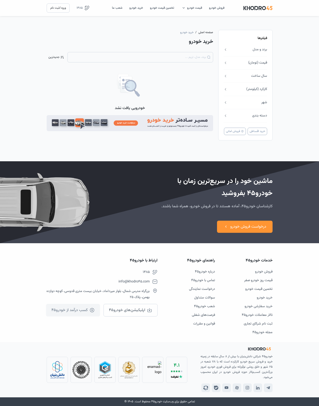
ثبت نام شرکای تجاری (258, 323)
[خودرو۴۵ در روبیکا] (205, 387)
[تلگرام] (268, 387)
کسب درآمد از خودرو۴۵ (69, 310)
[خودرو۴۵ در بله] (216, 387)
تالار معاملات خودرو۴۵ (257, 315)
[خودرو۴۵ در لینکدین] (257, 387)
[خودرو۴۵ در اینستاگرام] (247, 387)
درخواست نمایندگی (202, 289)
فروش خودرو (264, 271)
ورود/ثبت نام (58, 8)
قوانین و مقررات (204, 323)
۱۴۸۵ (80, 8)
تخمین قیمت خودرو (259, 289)
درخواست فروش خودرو (248, 227)
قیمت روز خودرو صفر (258, 280)
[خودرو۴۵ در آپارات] (237, 387)
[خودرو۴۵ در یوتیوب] (226, 387)
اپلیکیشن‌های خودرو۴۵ (127, 310)
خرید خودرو (265, 297)
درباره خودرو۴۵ (205, 271)
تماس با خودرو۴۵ (203, 280)
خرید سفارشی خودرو (259, 306)
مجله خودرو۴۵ (262, 332)
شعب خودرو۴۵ (204, 306)
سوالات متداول (204, 297)
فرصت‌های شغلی (203, 315)
